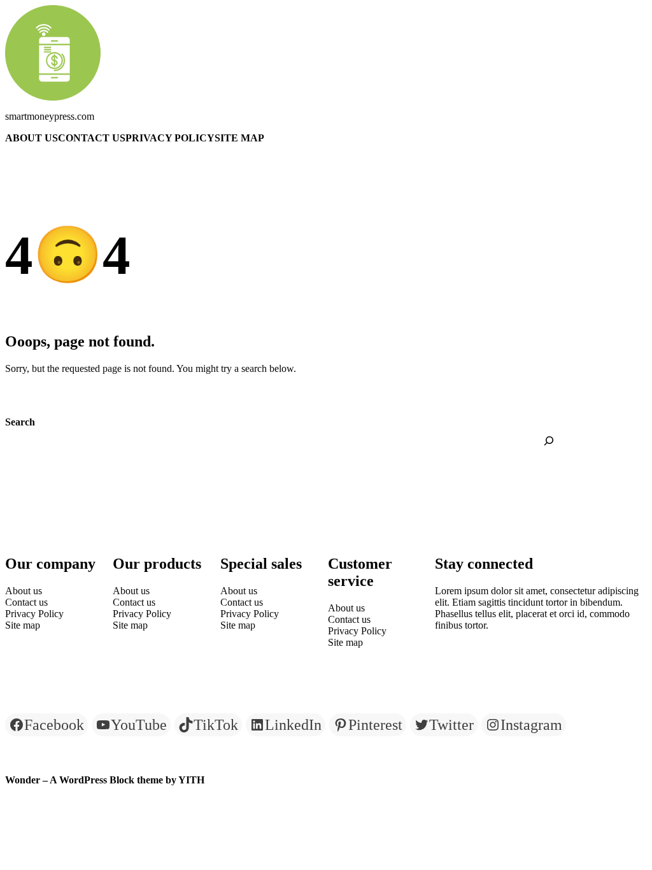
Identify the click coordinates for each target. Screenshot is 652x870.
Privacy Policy (170, 137)
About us (31, 137)
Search (20, 422)
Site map (239, 137)
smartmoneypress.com (49, 116)
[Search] (549, 440)
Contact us (91, 137)
